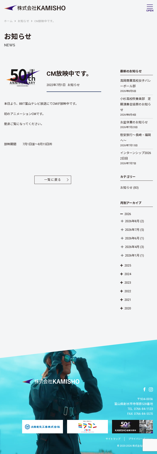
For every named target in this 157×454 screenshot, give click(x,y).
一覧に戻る (52, 180)
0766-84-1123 (143, 409)
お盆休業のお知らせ (134, 124)
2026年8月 (132, 221)
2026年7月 (132, 230)
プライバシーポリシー (140, 438)
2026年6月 (132, 238)
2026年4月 (132, 247)
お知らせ (126, 188)
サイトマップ (113, 438)
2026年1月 (132, 255)
